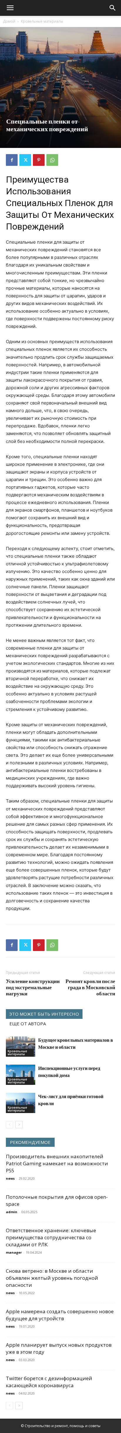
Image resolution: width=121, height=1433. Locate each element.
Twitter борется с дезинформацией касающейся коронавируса (49, 1382)
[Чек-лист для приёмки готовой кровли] (20, 1103)
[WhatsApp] (52, 160)
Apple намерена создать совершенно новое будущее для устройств (60, 1315)
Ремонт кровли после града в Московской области (90, 987)
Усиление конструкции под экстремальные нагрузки (33, 987)
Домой (9, 21)
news (10, 1178)
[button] (10, 8)
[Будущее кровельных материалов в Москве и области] (20, 1046)
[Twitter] (25, 160)
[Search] (113, 8)
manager (14, 1252)
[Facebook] (12, 160)
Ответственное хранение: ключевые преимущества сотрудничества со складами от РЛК (51, 1237)
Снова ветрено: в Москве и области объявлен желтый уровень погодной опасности (52, 1277)
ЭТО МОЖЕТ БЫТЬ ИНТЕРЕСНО (44, 1014)
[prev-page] (9, 1124)
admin (11, 1212)
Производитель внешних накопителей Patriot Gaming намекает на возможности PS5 (57, 1163)
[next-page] (19, 1124)
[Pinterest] (39, 160)
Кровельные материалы (42, 21)
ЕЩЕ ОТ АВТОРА (27, 1023)
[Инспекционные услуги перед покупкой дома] (20, 1075)
